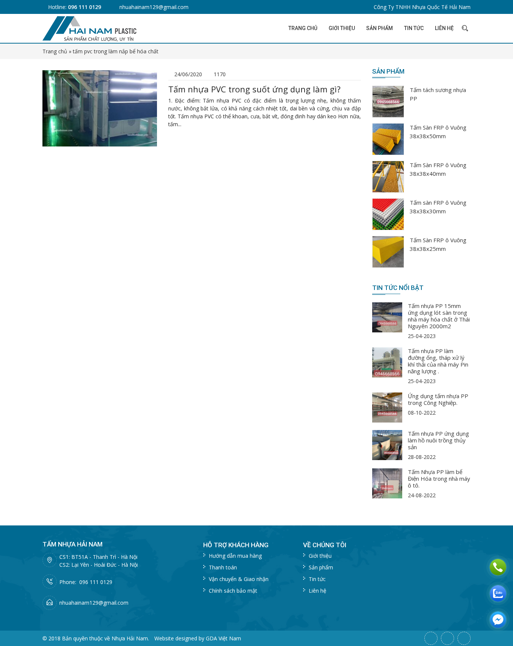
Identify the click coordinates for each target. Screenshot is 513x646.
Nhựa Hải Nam (130, 638)
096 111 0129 (84, 7)
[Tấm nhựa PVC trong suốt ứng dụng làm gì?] (99, 107)
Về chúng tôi (324, 545)
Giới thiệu (342, 28)
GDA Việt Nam (223, 638)
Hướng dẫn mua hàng (235, 555)
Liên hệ (444, 28)
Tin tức (414, 28)
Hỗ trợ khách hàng (236, 545)
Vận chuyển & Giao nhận (239, 579)
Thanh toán (223, 567)
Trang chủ (302, 28)
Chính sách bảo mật (233, 590)
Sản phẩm (379, 28)
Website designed (175, 638)
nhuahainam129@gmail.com (154, 7)
